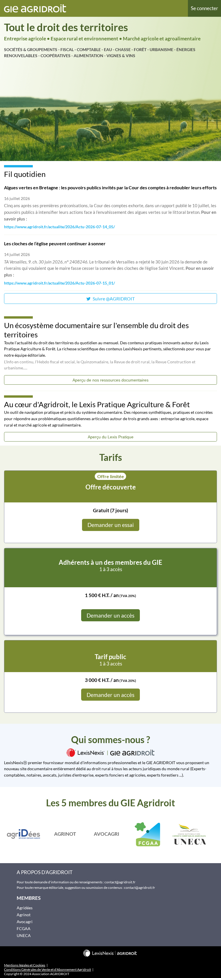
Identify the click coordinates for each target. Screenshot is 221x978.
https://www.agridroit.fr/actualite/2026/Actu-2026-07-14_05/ (59, 227)
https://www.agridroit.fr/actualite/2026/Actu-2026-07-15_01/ (59, 283)
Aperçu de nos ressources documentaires (110, 380)
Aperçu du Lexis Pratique (111, 437)
